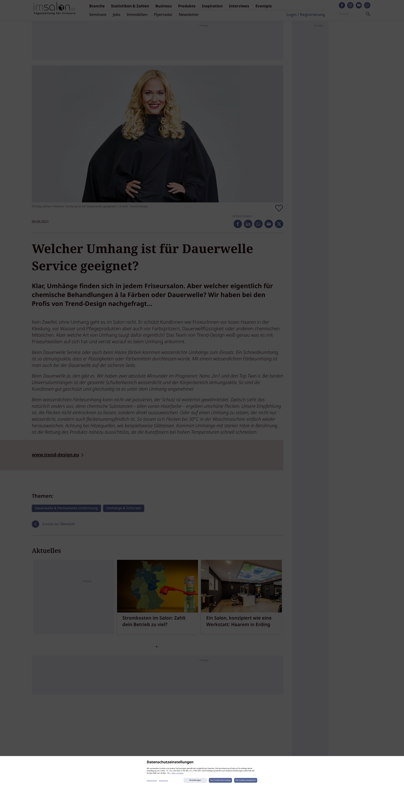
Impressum (163, 780)
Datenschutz (152, 780)
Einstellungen (195, 780)
